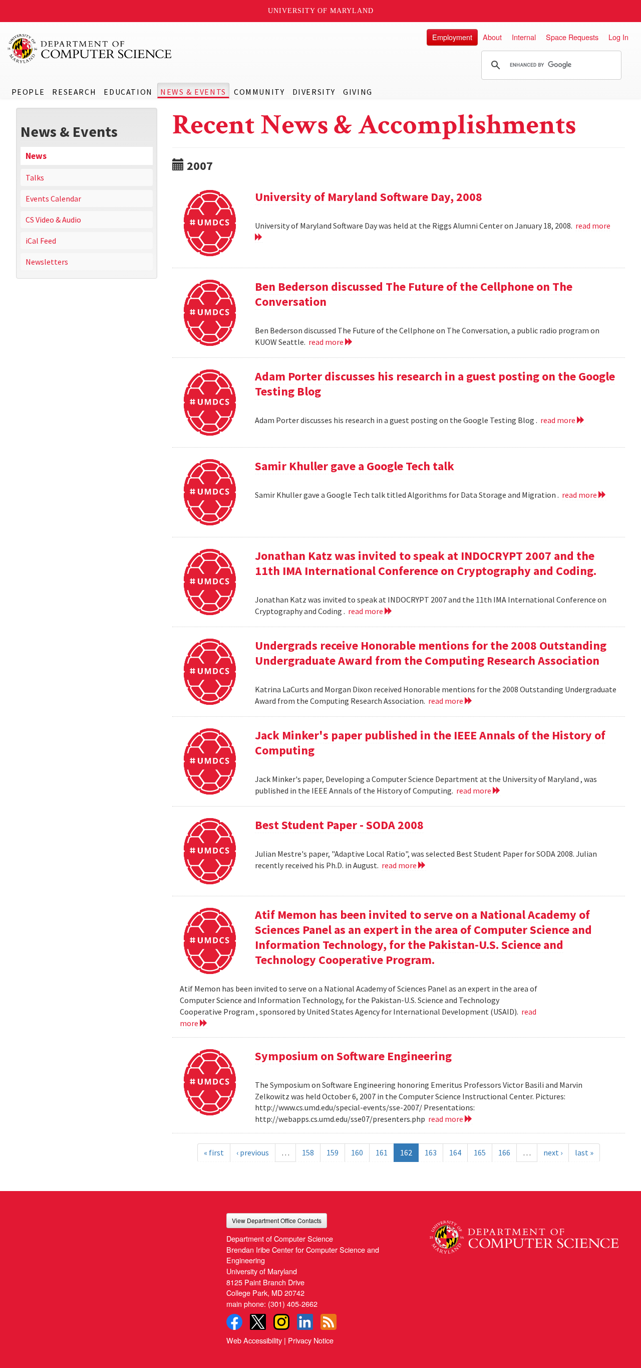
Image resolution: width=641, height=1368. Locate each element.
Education (128, 92)
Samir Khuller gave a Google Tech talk (354, 466)
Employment (452, 37)
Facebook (234, 1322)
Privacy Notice (311, 1340)
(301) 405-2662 (292, 1303)
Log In (618, 37)
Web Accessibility (254, 1340)
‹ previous (252, 1152)
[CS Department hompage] (524, 1233)
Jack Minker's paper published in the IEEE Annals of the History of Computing (430, 742)
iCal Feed (41, 241)
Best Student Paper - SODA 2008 (339, 825)
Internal (524, 37)
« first (214, 1152)
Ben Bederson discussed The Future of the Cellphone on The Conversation (413, 294)
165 (480, 1152)
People (28, 92)
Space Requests (572, 37)
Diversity (314, 92)
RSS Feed (328, 1322)
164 (455, 1152)
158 (308, 1152)
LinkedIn (305, 1322)
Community (259, 92)
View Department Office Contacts (277, 1220)
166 (504, 1152)
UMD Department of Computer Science (90, 48)
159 (333, 1152)
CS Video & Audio (53, 220)
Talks (35, 177)
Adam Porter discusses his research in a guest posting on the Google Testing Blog (435, 383)
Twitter (258, 1322)
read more (326, 342)
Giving (358, 92)
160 (357, 1152)
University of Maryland (321, 11)
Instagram (281, 1322)
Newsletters (47, 262)
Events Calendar (53, 198)
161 (382, 1152)
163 (431, 1152)
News (36, 155)
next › (552, 1152)
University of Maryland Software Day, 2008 (368, 197)
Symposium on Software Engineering (353, 1056)
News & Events (193, 92)
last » (584, 1152)
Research (74, 92)
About (492, 37)
